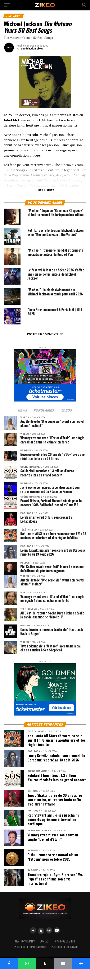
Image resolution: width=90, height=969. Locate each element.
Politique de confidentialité (30, 947)
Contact (45, 941)
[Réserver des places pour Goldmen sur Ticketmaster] (45, 688)
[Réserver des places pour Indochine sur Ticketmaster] (45, 374)
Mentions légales (25, 941)
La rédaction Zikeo (32, 48)
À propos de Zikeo (65, 941)
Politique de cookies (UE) (65, 947)
